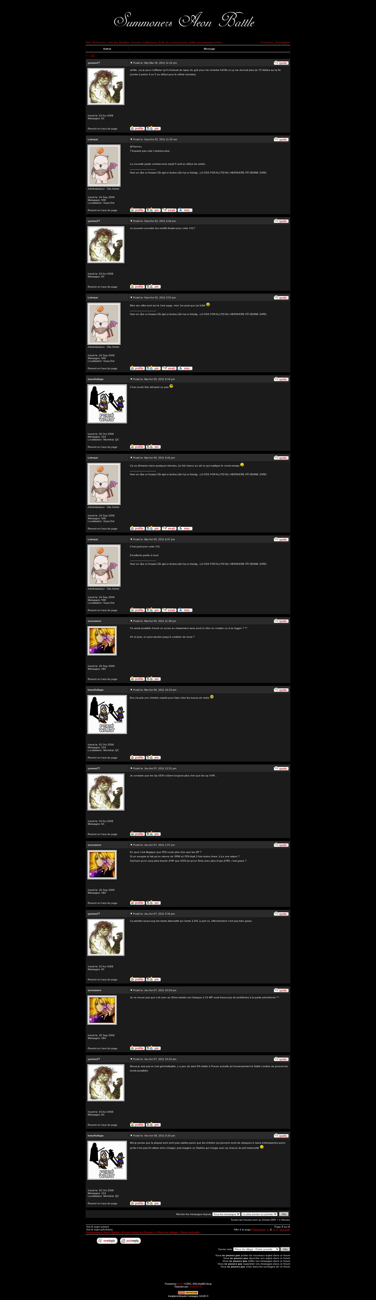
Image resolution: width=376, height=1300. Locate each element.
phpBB (180, 1283)
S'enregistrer (282, 42)
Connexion (266, 42)
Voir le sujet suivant (97, 1226)
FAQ (88, 42)
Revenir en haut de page (102, 128)
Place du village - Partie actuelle (178, 1232)
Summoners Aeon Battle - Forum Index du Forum (119, 1232)
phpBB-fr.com (195, 1286)
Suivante (284, 1229)
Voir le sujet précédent (99, 1229)
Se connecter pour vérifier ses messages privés (194, 42)
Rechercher (99, 42)
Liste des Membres (118, 42)
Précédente (259, 1229)
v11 (92, 55)
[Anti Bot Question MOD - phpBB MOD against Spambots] (188, 1293)
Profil (161, 42)
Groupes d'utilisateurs (144, 42)
